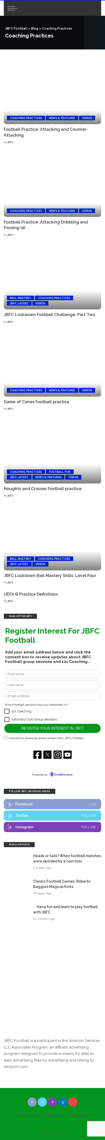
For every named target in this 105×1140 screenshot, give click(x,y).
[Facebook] (52, 804)
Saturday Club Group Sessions (34, 719)
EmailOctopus (63, 775)
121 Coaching (21, 711)
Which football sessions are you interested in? (36, 704)
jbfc (11, 142)
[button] (6, 711)
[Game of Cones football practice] (52, 363)
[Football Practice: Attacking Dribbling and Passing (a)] (52, 184)
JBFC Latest (19, 303)
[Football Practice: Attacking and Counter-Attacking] (52, 91)
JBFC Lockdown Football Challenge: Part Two (49, 314)
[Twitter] (52, 815)
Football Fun (60, 471)
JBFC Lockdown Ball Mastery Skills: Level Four (50, 575)
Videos (87, 118)
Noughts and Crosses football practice (43, 488)
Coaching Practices (26, 118)
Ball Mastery (20, 297)
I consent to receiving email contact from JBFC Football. (46, 738)
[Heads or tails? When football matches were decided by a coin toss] (16, 861)
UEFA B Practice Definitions (31, 594)
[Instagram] (52, 827)
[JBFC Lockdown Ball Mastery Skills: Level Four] (52, 537)
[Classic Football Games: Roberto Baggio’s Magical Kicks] (16, 887)
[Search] (92, 8)
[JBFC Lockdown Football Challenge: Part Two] (52, 276)
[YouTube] (72, 1102)
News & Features (62, 118)
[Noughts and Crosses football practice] (52, 450)
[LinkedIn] (62, 1102)
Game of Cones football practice (36, 401)
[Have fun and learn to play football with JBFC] (16, 912)
